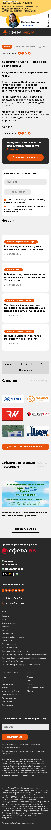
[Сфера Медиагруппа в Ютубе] (9, 591)
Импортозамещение (10, 648)
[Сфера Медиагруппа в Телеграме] (12, 591)
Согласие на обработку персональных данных (21, 665)
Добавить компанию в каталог (25, 447)
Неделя (30, 684)
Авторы (5, 630)
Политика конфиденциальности (15, 651)
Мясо (4, 677)
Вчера (29, 681)
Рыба (4, 681)
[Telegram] (22, 53)
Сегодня (30, 677)
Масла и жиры (7, 684)
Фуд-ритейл (7, 702)
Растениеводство (9, 698)
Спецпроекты (7, 634)
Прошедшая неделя (35, 688)
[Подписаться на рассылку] (29, 53)
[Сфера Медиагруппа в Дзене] (3, 591)
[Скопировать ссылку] (26, 53)
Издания (5, 627)
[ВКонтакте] (19, 53)
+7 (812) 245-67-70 (16, 603)
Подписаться (17, 192)
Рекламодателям (9, 644)
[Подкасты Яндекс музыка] (22, 591)
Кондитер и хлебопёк (10, 691)
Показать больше (25, 529)
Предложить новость (25, 157)
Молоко (5, 688)
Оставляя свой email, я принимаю (24, 209)
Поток (4, 620)
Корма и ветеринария (11, 695)
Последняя (25, 370)
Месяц (30, 691)
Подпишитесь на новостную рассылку (24, 719)
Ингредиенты (7, 705)
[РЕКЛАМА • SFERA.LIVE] (25, 27)
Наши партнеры (40, 381)
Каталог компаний (9, 623)
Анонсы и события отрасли (13, 637)
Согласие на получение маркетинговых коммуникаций (24, 209)
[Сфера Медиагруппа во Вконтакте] (6, 591)
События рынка (42, 465)
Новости (5, 616)
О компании (7, 641)
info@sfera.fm (14, 598)
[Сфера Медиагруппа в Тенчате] (16, 591)
